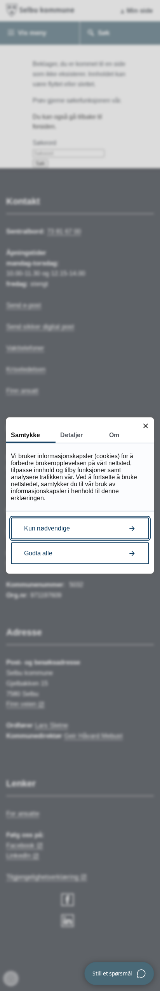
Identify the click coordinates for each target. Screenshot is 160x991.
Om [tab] (114, 435)
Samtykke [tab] (25, 435)
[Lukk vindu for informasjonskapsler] (145, 425)
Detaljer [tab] (71, 435)
